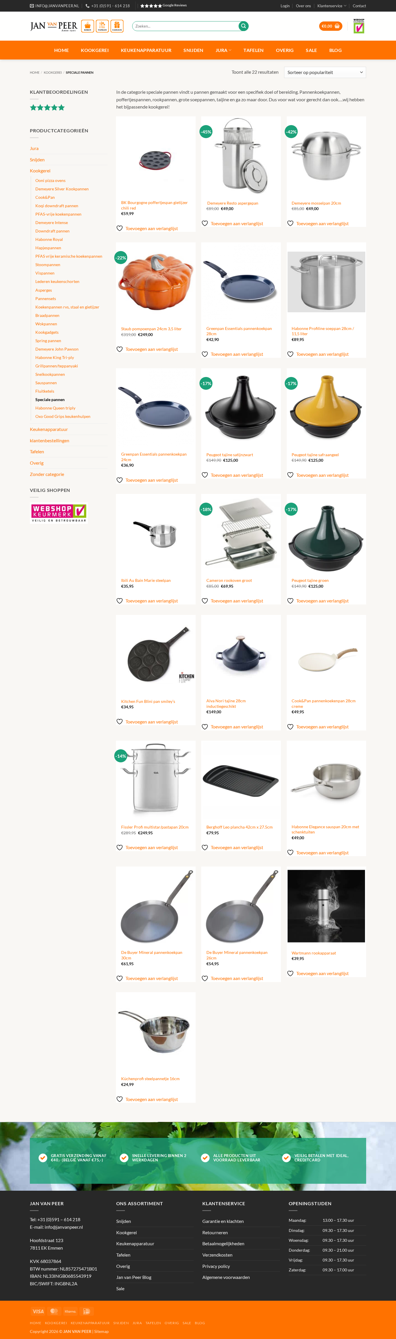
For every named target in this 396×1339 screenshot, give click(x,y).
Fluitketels (44, 391)
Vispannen (45, 272)
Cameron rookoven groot (229, 580)
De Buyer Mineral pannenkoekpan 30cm (151, 955)
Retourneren (215, 1232)
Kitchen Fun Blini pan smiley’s (148, 701)
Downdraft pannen (52, 230)
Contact (359, 5)
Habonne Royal (49, 239)
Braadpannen (47, 315)
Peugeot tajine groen (310, 580)
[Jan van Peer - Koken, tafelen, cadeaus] (76, 26)
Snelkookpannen (50, 374)
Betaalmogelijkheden (223, 1243)
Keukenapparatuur (146, 50)
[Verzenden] (243, 26)
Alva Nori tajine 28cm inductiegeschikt (226, 703)
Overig (285, 50)
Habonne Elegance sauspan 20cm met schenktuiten (325, 829)
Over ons (303, 5)
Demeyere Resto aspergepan (232, 203)
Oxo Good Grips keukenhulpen (62, 416)
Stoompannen (47, 264)
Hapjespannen (48, 247)
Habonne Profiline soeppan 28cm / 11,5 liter (323, 331)
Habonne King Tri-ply (54, 357)
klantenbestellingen (49, 440)
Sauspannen (46, 382)
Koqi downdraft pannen (56, 205)
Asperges (43, 290)
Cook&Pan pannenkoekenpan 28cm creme (324, 703)
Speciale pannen (50, 399)
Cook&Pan (45, 197)
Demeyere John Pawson (57, 349)
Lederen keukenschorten (57, 281)
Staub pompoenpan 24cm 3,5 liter (151, 328)
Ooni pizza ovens (50, 180)
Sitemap (101, 1331)
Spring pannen (48, 340)
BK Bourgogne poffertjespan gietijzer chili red (154, 205)
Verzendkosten (217, 1254)
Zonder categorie (47, 474)
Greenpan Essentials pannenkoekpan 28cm (239, 331)
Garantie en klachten (223, 1221)
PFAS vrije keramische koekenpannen (68, 256)
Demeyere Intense (51, 222)
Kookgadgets (47, 332)
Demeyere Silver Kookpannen (62, 188)
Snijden (193, 50)
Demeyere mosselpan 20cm (316, 203)
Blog (335, 50)
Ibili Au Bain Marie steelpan (146, 580)
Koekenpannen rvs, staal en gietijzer (67, 306)
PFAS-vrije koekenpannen (58, 214)
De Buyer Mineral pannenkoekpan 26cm (237, 955)
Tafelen (254, 50)
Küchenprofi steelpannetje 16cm (150, 1078)
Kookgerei (95, 50)
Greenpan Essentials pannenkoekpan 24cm (154, 457)
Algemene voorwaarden (226, 1277)
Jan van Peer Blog (133, 1277)
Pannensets (45, 298)
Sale (311, 50)
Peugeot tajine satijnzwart (229, 454)
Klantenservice (329, 5)
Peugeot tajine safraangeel (315, 454)
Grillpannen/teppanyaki (56, 365)
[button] (285, 5)
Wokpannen (46, 323)
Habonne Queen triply (55, 407)
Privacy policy (216, 1266)
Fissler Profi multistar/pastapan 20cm (155, 826)
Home (61, 50)
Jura (222, 50)
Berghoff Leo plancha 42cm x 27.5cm (239, 826)
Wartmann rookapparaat (314, 952)
